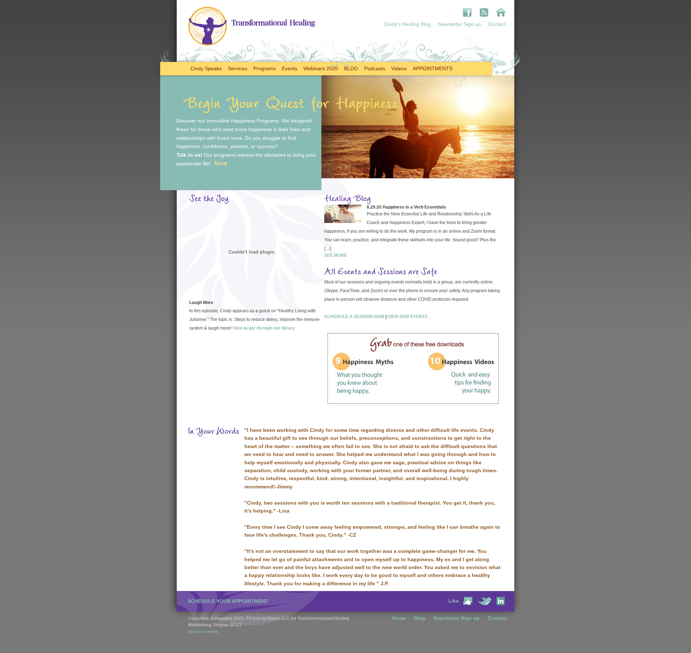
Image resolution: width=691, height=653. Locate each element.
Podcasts (374, 68)
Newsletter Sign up (459, 24)
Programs (264, 68)
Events (289, 68)
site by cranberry (203, 632)
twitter (484, 601)
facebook (467, 12)
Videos (399, 68)
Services (237, 68)
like (468, 601)
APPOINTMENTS (432, 68)
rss (483, 12)
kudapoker (501, 12)
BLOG (351, 68)
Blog (419, 618)
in (500, 601)
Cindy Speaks (206, 68)
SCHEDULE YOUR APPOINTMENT (228, 601)
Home (399, 618)
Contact (497, 24)
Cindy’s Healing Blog (407, 24)
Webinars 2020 (320, 68)
